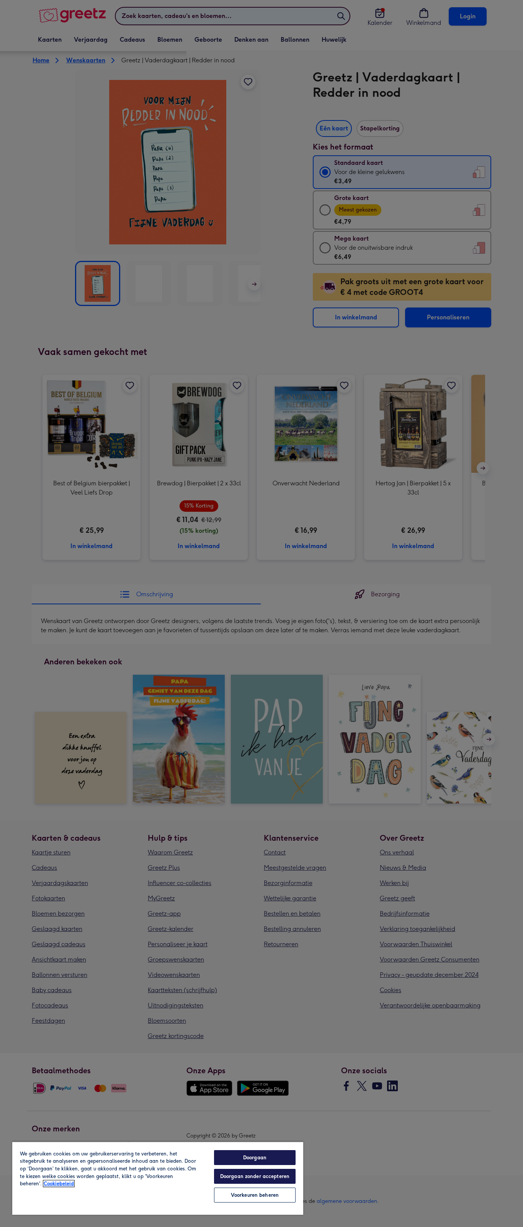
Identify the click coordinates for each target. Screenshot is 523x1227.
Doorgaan (254, 1157)
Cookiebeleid (59, 1183)
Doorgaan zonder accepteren (254, 1176)
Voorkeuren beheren (255, 1195)
